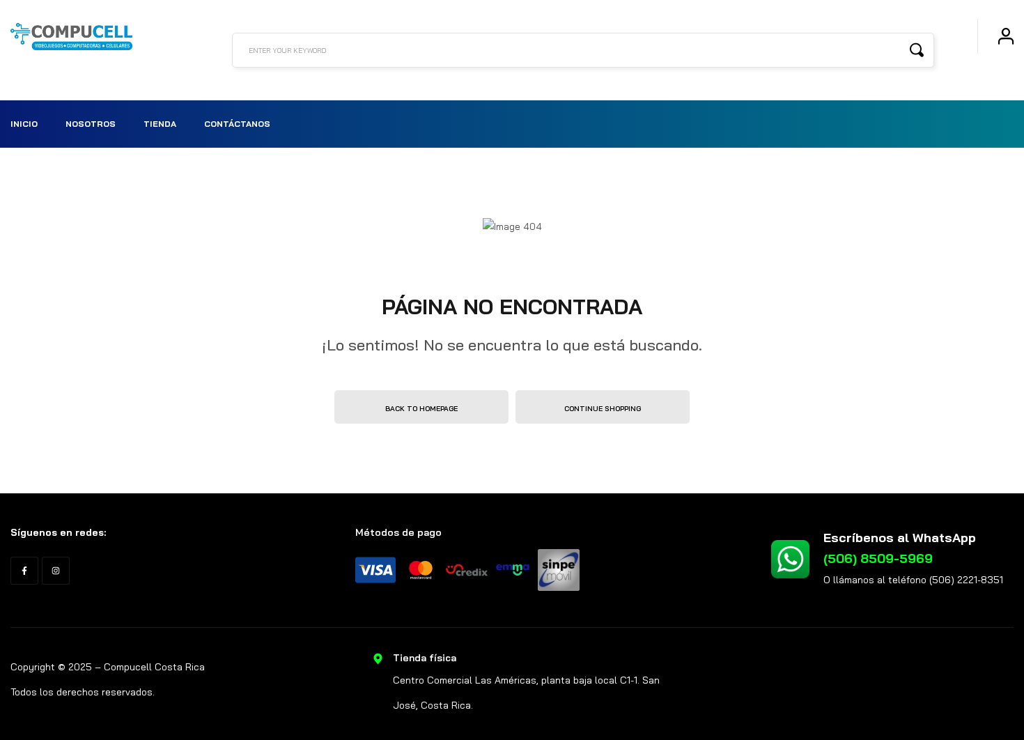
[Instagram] (56, 571)
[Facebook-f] (24, 571)
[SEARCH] (916, 49)
